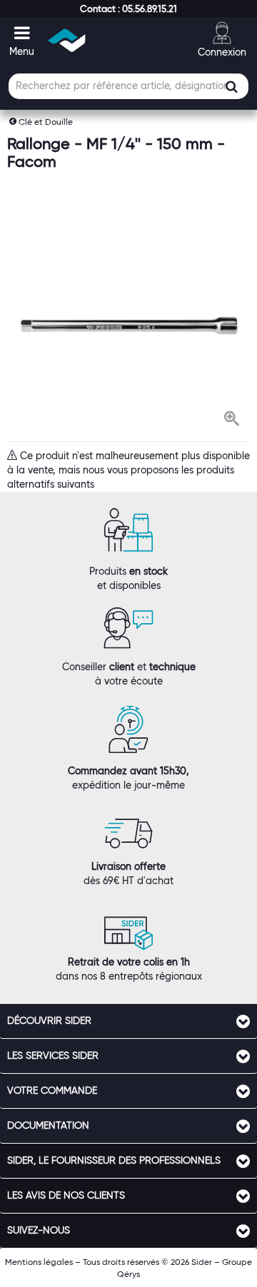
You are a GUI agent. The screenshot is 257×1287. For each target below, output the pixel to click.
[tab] (128, 1021)
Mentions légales (39, 1261)
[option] (128, 325)
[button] (128, 8)
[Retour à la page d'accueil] (67, 40)
